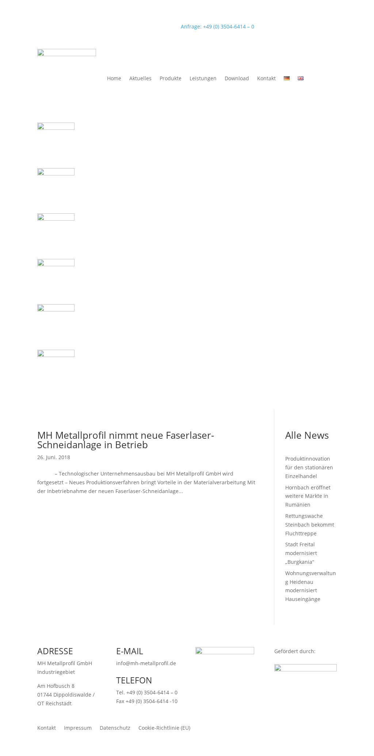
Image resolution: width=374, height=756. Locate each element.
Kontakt (266, 78)
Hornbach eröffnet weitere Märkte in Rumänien (308, 496)
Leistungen (203, 78)
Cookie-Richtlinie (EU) (164, 727)
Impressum (78, 727)
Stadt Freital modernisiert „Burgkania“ (301, 553)
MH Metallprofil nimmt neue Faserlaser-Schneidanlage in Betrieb (125, 440)
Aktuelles (140, 78)
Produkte (171, 78)
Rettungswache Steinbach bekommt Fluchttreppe (309, 524)
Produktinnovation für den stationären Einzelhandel (309, 467)
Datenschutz (115, 727)
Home (114, 78)
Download (237, 78)
